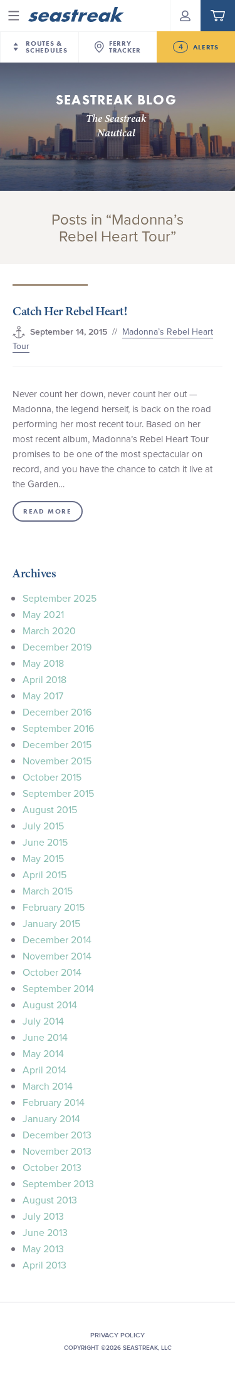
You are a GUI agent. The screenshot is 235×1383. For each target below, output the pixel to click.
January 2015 (51, 923)
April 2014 (44, 1070)
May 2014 (43, 1053)
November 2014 (57, 956)
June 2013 (45, 1232)
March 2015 (48, 891)
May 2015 (43, 858)
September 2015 (58, 793)
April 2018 (44, 679)
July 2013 (43, 1216)
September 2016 (58, 728)
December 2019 (57, 647)
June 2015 (45, 842)
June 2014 (45, 1037)
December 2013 (57, 1135)
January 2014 (51, 1118)
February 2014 (54, 1102)
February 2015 (54, 907)
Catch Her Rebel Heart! (70, 311)
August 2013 (50, 1200)
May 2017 (43, 695)
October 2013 (52, 1167)
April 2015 (44, 874)
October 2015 (52, 777)
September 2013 (58, 1183)
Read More (47, 511)
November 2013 (57, 1151)
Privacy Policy (117, 1335)
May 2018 (43, 663)
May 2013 (43, 1248)
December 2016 (57, 712)
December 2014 (57, 939)
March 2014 (48, 1086)
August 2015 (50, 809)
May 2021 (43, 614)
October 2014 (52, 972)
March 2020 (49, 630)
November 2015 (57, 760)
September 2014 (58, 988)
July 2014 (43, 1021)
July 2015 (43, 826)
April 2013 (44, 1265)
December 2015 (57, 744)
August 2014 (50, 1004)
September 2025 (60, 598)
